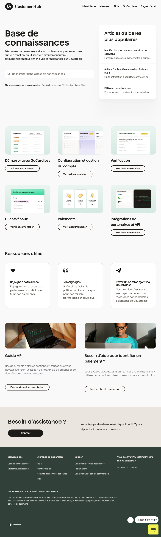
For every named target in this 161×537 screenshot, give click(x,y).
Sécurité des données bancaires (52, 474)
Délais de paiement (51, 85)
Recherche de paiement (105, 389)
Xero (77, 85)
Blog (39, 479)
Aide (116, 6)
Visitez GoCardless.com (18, 469)
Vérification (68, 85)
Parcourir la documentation (27, 387)
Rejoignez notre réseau (25, 281)
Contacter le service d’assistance (90, 464)
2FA (82, 85)
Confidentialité (44, 469)
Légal (39, 464)
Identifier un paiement (96, 6)
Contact (26, 433)
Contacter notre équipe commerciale (92, 474)
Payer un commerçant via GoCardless (133, 283)
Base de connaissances (18, 464)
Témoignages (72, 281)
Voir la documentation (22, 168)
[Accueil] (23, 6)
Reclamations (81, 469)
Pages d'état (148, 6)
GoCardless (130, 6)
